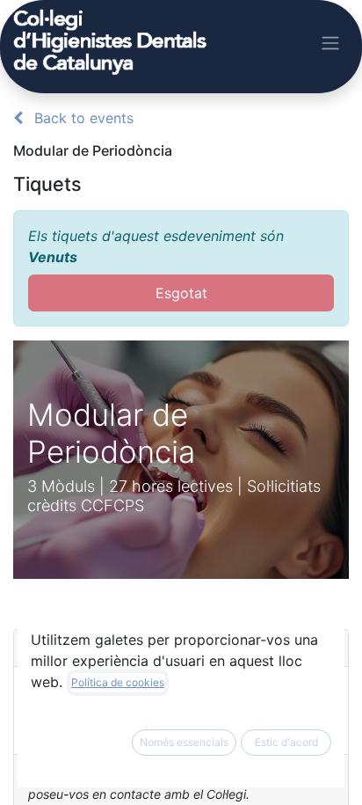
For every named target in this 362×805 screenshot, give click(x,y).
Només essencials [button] (184, 742)
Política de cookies (117, 682)
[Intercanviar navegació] (330, 42)
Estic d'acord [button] (286, 742)
